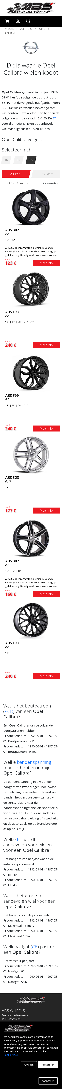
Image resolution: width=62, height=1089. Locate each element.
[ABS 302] (31, 207)
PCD (9, 711)
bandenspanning (34, 762)
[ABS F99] (31, 372)
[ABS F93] (31, 289)
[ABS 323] (31, 454)
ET (54, 118)
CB (35, 947)
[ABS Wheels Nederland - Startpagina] (31, 7)
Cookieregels (11, 1055)
